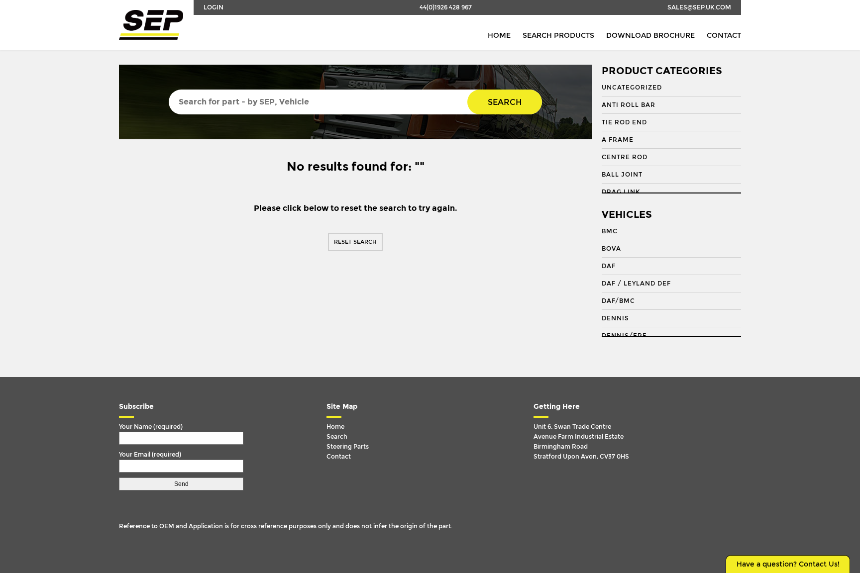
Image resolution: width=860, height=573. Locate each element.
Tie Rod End (624, 122)
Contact (724, 35)
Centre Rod (624, 157)
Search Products (558, 35)
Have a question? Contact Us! (788, 564)
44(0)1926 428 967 (446, 7)
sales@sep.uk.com (699, 7)
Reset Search (355, 242)
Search (505, 102)
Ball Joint (622, 174)
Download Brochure (650, 35)
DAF (609, 266)
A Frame (618, 139)
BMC (610, 231)
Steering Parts (347, 446)
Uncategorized (632, 87)
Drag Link (621, 192)
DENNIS (615, 318)
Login (213, 7)
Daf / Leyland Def (636, 283)
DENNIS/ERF (624, 335)
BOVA (611, 248)
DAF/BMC (618, 300)
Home (499, 35)
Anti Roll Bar (628, 104)
